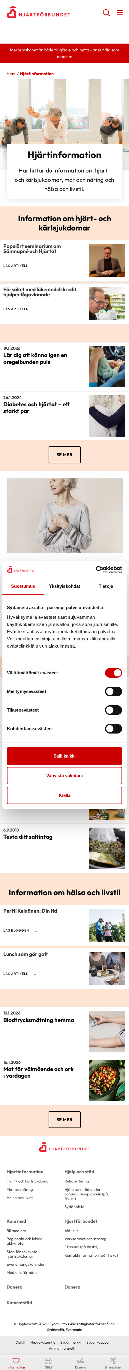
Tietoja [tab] (106, 586)
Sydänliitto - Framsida (55, 12)
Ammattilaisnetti (62, 1348)
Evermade (74, 1329)
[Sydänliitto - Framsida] (64, 1147)
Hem (11, 73)
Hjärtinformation (25, 1171)
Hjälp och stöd (79, 1171)
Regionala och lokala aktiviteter (25, 1241)
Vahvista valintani (64, 775)
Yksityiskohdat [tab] (64, 586)
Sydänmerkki (70, 1342)
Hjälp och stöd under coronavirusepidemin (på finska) (86, 1194)
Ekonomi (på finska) (81, 1246)
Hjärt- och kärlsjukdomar (28, 1181)
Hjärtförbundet (80, 1221)
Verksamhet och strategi (85, 1238)
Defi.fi (20, 1342)
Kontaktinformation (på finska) (91, 1255)
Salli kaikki (64, 755)
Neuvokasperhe (42, 1342)
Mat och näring (20, 1189)
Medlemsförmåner (23, 1272)
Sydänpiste (74, 1206)
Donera (14, 1287)
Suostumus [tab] (23, 586)
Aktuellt (71, 1230)
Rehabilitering (76, 1181)
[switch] (113, 691)
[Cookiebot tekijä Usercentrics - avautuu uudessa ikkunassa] (96, 570)
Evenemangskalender (26, 1264)
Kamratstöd (19, 1302)
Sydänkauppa (97, 1342)
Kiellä (64, 795)
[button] (106, 15)
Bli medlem (16, 1230)
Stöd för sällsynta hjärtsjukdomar (22, 1254)
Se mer (65, 454)
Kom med (16, 1221)
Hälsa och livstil (20, 1197)
